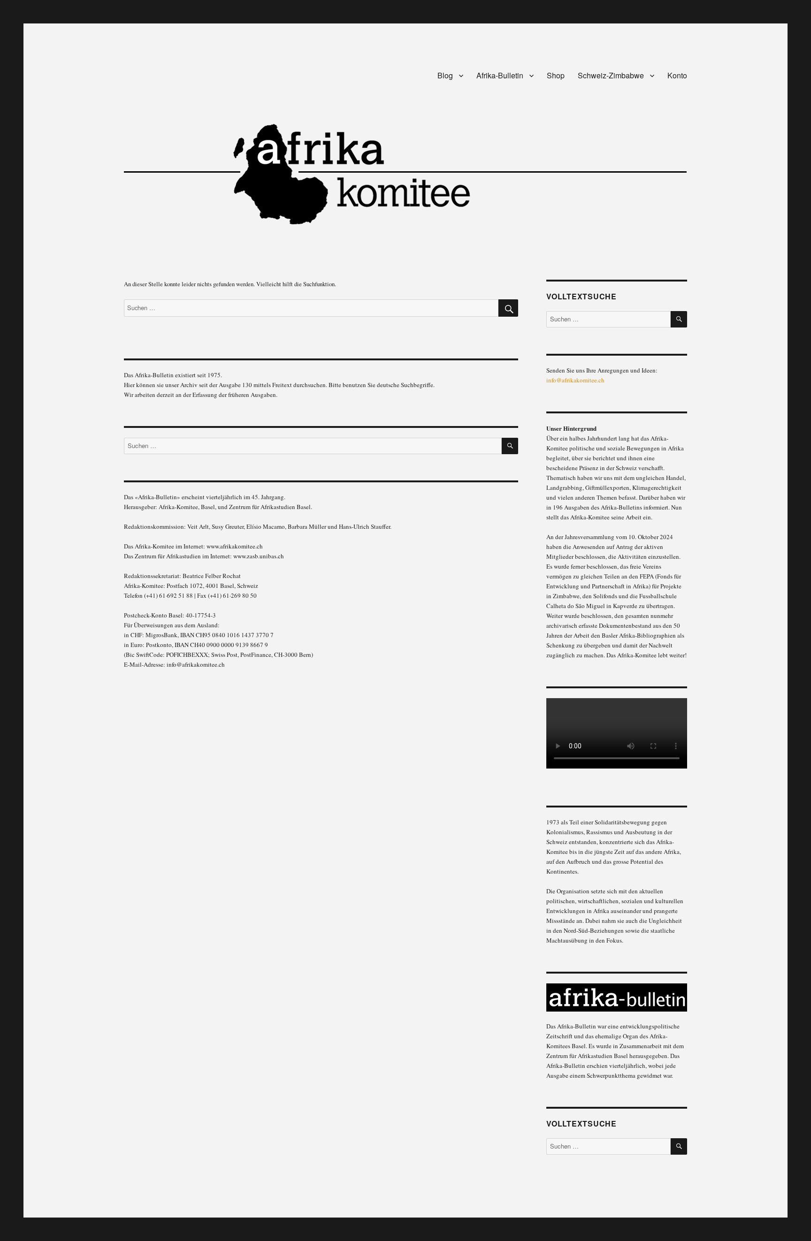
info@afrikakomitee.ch (575, 380)
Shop (556, 75)
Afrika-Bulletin (499, 75)
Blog (445, 75)
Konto (677, 75)
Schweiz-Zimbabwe (611, 75)
